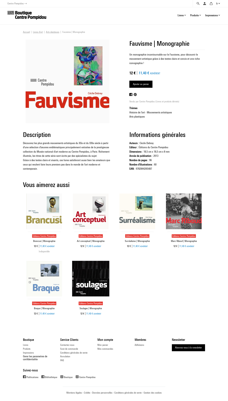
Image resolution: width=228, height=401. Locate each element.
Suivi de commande (69, 348)
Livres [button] (181, 15)
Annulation (65, 356)
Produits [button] (194, 15)
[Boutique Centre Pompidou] (26, 15)
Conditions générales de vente (73, 352)
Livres (25, 344)
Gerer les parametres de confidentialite (35, 358)
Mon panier (102, 344)
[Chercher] (198, 3)
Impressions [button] (211, 15)
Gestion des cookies (153, 392)
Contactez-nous (67, 344)
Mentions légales (74, 392)
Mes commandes (105, 348)
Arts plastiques (137, 116)
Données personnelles (102, 392)
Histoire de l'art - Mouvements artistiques (150, 112)
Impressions (28, 352)
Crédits (87, 392)
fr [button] (217, 3)
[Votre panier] (211, 3)
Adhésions (139, 344)
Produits (26, 348)
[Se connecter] (204, 3)
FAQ (62, 360)
